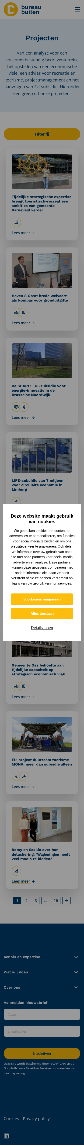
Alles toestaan (42, 613)
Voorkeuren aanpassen (42, 599)
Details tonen (42, 628)
